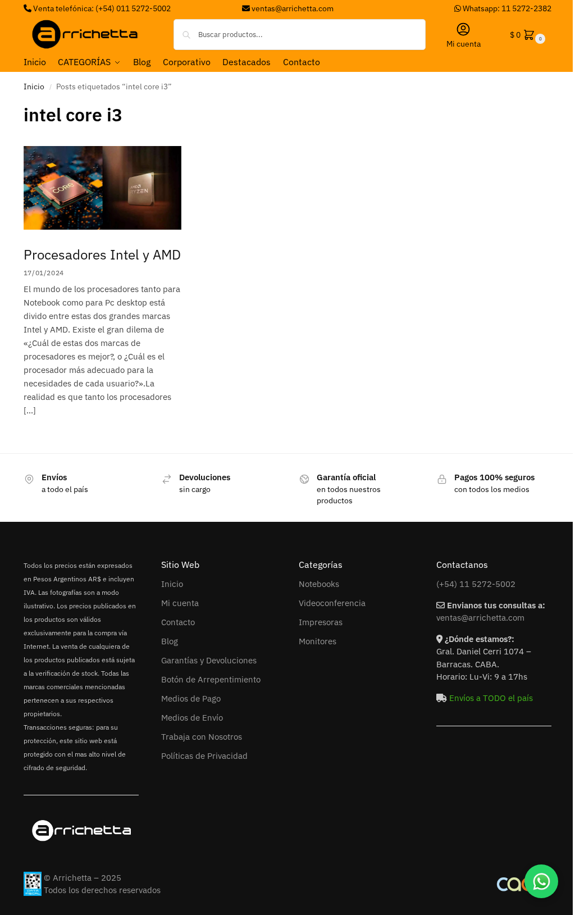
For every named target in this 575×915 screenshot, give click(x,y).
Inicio (34, 86)
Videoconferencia (332, 603)
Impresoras (321, 622)
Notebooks (319, 584)
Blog (169, 641)
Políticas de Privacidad (204, 755)
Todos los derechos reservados (102, 890)
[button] (526, 34)
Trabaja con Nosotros (201, 736)
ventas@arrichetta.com (293, 8)
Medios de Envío (192, 717)
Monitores (317, 641)
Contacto (178, 622)
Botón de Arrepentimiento (211, 679)
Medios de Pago (191, 698)
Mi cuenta (463, 44)
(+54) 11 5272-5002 (475, 584)
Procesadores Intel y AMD (102, 254)
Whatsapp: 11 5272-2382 (506, 8)
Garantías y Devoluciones (209, 660)
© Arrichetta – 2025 (82, 877)
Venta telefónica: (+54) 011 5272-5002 (101, 8)
